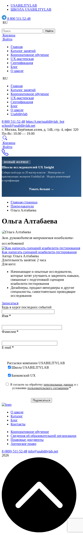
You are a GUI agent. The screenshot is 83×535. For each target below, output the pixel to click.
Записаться (10, 303)
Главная (17, 47)
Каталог (17, 416)
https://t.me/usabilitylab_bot (45, 121)
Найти (49, 31)
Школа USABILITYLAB (30, 367)
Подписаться (41, 400)
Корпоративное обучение (30, 55)
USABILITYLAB (24, 5)
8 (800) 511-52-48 (14, 451)
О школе (17, 71)
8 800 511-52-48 (19, 18)
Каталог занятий (23, 51)
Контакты (18, 424)
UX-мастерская (22, 59)
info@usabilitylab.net (43, 451)
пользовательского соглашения (47, 388)
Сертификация (22, 63)
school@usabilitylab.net (18, 125)
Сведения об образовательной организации (43, 436)
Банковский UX (24, 375)
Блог (14, 67)
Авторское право (23, 444)
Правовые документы (27, 440)
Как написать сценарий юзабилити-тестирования (39, 252)
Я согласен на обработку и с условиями (43, 386)
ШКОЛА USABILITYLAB (31, 9)
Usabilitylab (19, 114)
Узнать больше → (41, 189)
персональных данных (58, 384)
